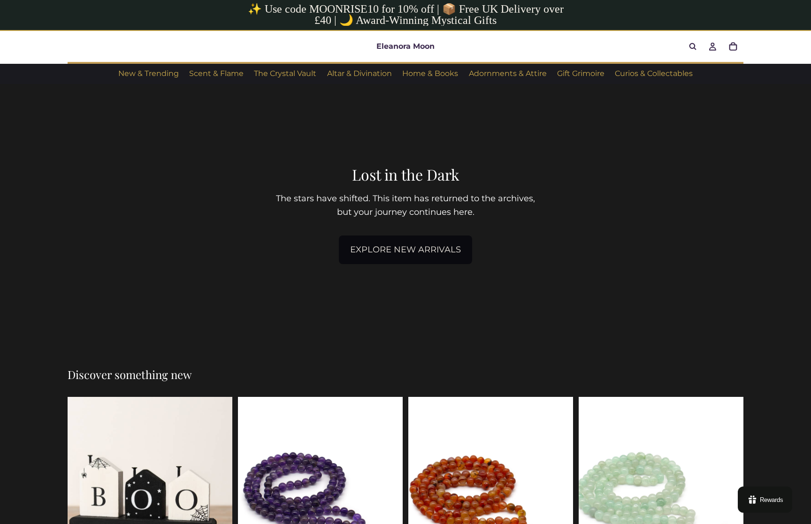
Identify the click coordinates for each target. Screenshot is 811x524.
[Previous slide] (422, 499)
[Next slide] (559, 499)
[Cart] (733, 46)
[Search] (692, 46)
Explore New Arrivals (405, 249)
